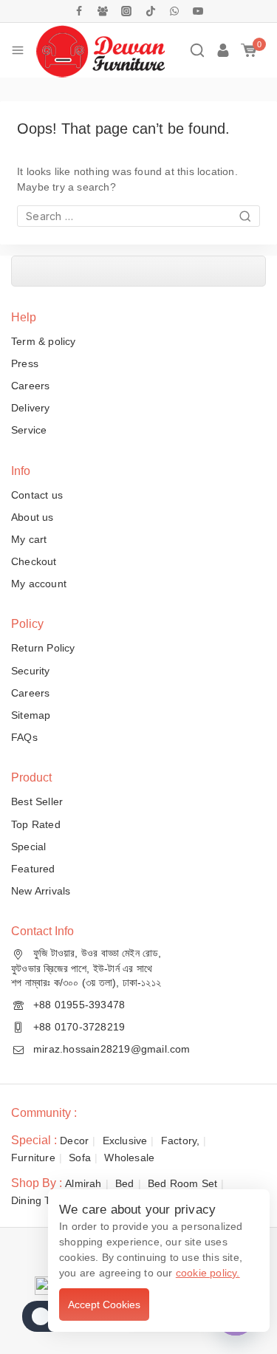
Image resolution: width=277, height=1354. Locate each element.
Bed (124, 1183)
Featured (33, 869)
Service (29, 430)
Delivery (30, 408)
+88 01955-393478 (79, 1005)
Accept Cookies (104, 1304)
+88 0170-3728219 (79, 1027)
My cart (29, 539)
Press (24, 363)
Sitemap (30, 715)
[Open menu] (17, 50)
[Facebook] (79, 11)
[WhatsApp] (174, 11)
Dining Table (40, 1200)
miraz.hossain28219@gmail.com (112, 1049)
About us (32, 517)
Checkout (34, 561)
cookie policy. (208, 1273)
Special (28, 846)
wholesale (129, 1157)
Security (30, 671)
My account (38, 583)
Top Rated (36, 824)
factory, (180, 1140)
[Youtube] (198, 11)
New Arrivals (40, 891)
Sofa (80, 1157)
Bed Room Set (182, 1183)
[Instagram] (126, 11)
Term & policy (43, 341)
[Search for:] (138, 216)
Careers (30, 386)
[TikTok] (150, 11)
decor (74, 1140)
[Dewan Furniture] (100, 50)
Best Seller (37, 801)
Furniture (33, 1157)
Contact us (37, 495)
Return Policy (43, 648)
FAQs (24, 737)
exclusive (125, 1140)
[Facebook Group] (102, 11)
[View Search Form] (197, 50)
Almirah (83, 1183)
